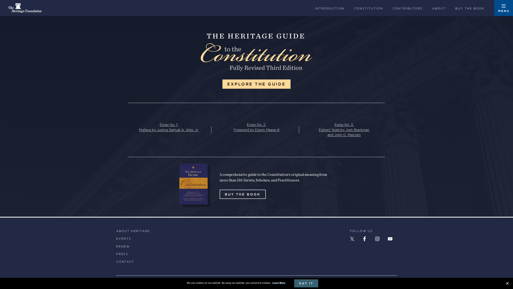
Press (122, 254)
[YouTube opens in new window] (390, 238)
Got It (306, 283)
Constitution (368, 8)
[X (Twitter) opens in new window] (352, 239)
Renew (123, 246)
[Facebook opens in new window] (364, 238)
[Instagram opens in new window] (377, 238)
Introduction (330, 8)
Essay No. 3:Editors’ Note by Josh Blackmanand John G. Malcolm (344, 130)
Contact (125, 261)
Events (123, 238)
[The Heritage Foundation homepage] (24, 8)
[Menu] (503, 8)
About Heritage (133, 231)
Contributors (408, 8)
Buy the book (470, 8)
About (439, 8)
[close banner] (507, 284)
